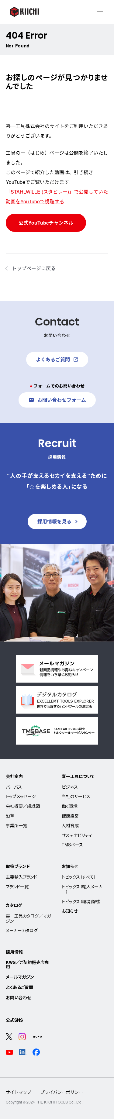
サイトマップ (18, 1092)
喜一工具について (78, 776)
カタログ (14, 905)
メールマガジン (20, 977)
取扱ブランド (18, 866)
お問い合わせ (18, 997)
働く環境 (70, 806)
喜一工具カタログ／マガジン (28, 918)
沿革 (10, 816)
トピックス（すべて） (79, 877)
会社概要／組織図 (23, 806)
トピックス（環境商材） (81, 901)
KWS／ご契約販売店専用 (27, 964)
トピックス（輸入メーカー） (82, 889)
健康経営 (70, 816)
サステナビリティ (77, 835)
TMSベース (72, 845)
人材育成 (70, 825)
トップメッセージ (21, 796)
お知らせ (70, 866)
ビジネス (70, 787)
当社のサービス (76, 796)
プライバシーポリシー (61, 1092)
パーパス (14, 787)
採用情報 (14, 952)
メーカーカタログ (22, 930)
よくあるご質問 (19, 987)
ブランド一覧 (17, 886)
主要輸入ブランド (21, 877)
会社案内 (14, 776)
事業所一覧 (16, 825)
